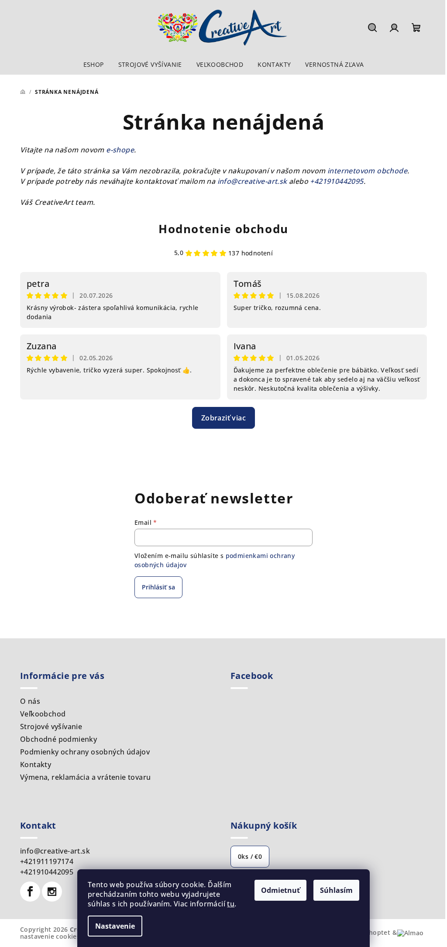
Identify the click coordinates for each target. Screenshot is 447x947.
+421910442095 (336, 181)
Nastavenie (115, 926)
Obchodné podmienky (58, 739)
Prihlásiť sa (158, 587)
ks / (250, 856)
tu (230, 904)
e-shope (120, 150)
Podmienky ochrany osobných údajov (85, 752)
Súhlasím (336, 890)
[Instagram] (52, 892)
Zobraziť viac (223, 418)
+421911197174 (46, 861)
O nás (30, 701)
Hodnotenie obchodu (223, 229)
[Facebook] (30, 892)
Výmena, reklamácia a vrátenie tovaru (85, 777)
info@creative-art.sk (252, 181)
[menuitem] (93, 65)
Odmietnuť (280, 890)
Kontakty (35, 764)
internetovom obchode (367, 171)
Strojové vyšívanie (51, 726)
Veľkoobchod (42, 714)
